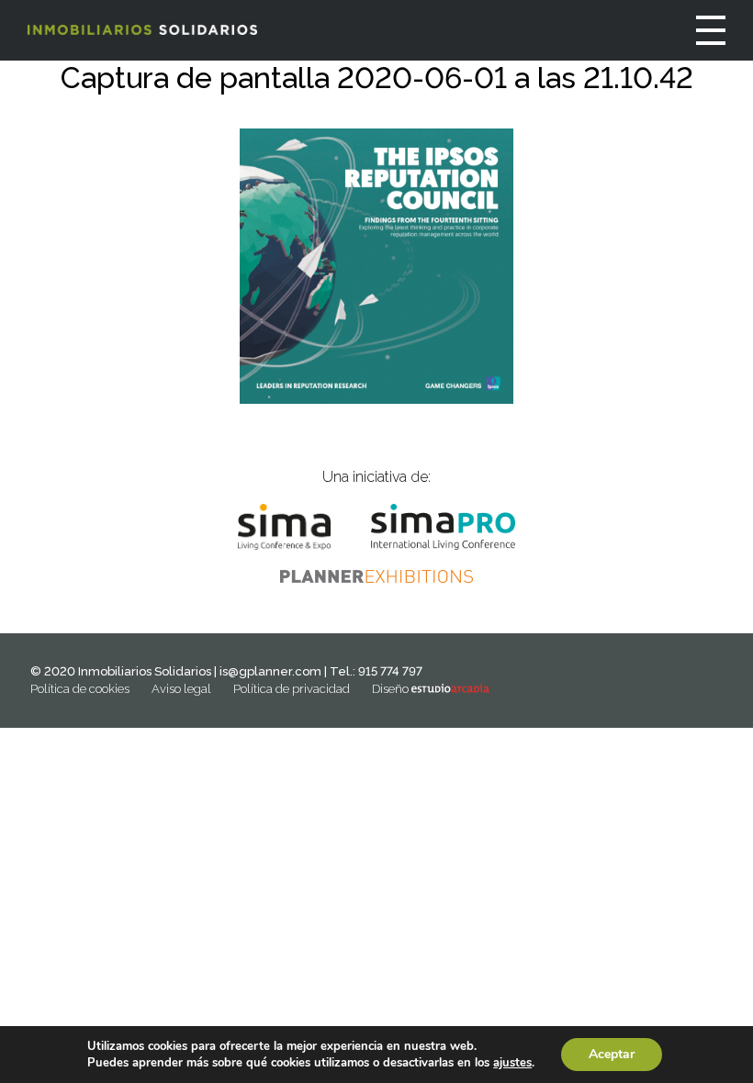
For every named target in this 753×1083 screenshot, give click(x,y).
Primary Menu (710, 30)
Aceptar (612, 1054)
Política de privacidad (291, 689)
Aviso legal (181, 689)
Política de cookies (79, 689)
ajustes (512, 1063)
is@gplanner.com (270, 671)
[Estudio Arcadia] (450, 689)
